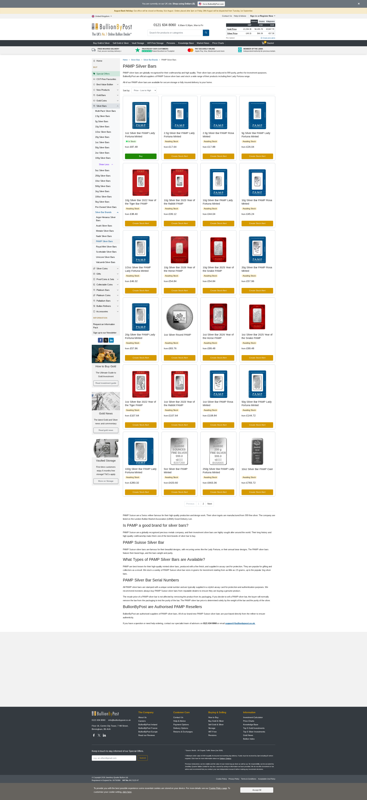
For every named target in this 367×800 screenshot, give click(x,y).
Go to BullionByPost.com (213, 4)
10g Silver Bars (102, 126)
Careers (142, 721)
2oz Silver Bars (102, 153)
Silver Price (232, 33)
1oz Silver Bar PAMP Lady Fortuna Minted (140, 135)
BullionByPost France (147, 728)
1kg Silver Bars (102, 191)
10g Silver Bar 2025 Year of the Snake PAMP (218, 269)
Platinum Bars (103, 290)
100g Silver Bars (103, 158)
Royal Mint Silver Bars (106, 246)
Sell (121, 43)
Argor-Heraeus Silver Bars (106, 219)
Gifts (98, 274)
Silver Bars (101, 106)
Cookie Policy (221, 779)
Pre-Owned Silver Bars (106, 207)
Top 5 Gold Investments (253, 728)
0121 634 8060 (98, 720)
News (203, 43)
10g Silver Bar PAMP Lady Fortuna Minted (218, 202)
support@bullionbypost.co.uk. (240, 623)
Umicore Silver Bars (105, 257)
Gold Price (232, 29)
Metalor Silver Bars (105, 231)
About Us (142, 717)
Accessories (102, 311)
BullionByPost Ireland (147, 724)
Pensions (171, 43)
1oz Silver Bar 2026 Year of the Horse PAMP (218, 336)
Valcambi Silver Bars (105, 262)
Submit (142, 758)
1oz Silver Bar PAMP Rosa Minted (218, 403)
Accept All (256, 790)
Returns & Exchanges (183, 732)
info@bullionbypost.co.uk (119, 720)
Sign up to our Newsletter (104, 332)
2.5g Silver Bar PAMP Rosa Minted (218, 135)
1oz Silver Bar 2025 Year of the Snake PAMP (257, 336)
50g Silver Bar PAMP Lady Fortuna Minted (257, 403)
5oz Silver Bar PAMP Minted (176, 471)
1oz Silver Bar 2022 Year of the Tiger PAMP (140, 403)
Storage (211, 728)
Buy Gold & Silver (216, 721)
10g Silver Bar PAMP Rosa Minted (257, 202)
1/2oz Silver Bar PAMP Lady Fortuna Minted (138, 269)
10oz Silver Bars (103, 181)
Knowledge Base (186, 43)
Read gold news (106, 430)
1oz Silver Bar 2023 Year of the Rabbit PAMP (179, 403)
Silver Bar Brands (103, 212)
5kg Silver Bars (102, 202)
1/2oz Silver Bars (103, 132)
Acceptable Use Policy (266, 779)
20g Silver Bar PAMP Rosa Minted (257, 269)
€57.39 (271, 33)
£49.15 (248, 33)
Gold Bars (101, 95)
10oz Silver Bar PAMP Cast (257, 469)
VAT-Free (155, 43)
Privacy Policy (234, 779)
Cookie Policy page (218, 788)
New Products (103, 90)
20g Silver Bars (102, 137)
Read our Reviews (146, 735)
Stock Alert (179, 156)
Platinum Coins (103, 295)
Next (209, 503)
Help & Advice (240, 16)
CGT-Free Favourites (106, 79)
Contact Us (227, 16)
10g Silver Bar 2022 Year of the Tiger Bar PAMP (140, 202)
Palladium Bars (103, 301)
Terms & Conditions (248, 779)
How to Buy (213, 717)
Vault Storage (138, 43)
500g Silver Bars (103, 186)
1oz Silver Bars (102, 142)
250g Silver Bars (103, 175)
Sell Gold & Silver (216, 724)
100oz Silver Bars (103, 196)
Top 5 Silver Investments (254, 732)
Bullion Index (249, 739)
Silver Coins (102, 268)
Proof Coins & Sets (105, 279)
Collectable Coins (104, 284)
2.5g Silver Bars (102, 116)
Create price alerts (268, 38)
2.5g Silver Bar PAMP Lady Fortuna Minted (179, 135)
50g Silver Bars (102, 147)
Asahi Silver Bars (104, 225)
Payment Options (181, 724)
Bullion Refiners (103, 306)
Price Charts (218, 43)
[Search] (206, 33)
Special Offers (103, 73)
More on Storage (105, 481)
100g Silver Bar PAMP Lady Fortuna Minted (141, 471)
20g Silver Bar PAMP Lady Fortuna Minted (140, 336)
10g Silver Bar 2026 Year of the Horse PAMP (179, 269)
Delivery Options (180, 728)
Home (99, 61)
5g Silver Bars (101, 121)
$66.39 (260, 33)
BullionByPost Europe (148, 732)
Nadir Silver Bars (104, 236)
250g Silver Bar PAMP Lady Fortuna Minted (218, 471)
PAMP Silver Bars (104, 241)
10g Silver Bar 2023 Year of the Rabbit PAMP (179, 202)
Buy (101, 43)
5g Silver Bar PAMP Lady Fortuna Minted (256, 135)
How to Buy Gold (105, 366)
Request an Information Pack (104, 326)
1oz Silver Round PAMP (177, 334)
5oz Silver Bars (102, 170)
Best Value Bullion (104, 84)
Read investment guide (105, 383)
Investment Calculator (253, 717)
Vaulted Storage (106, 460)
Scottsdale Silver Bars (106, 252)
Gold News (106, 413)
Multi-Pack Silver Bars (105, 111)
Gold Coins (101, 100)
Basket (269, 42)
